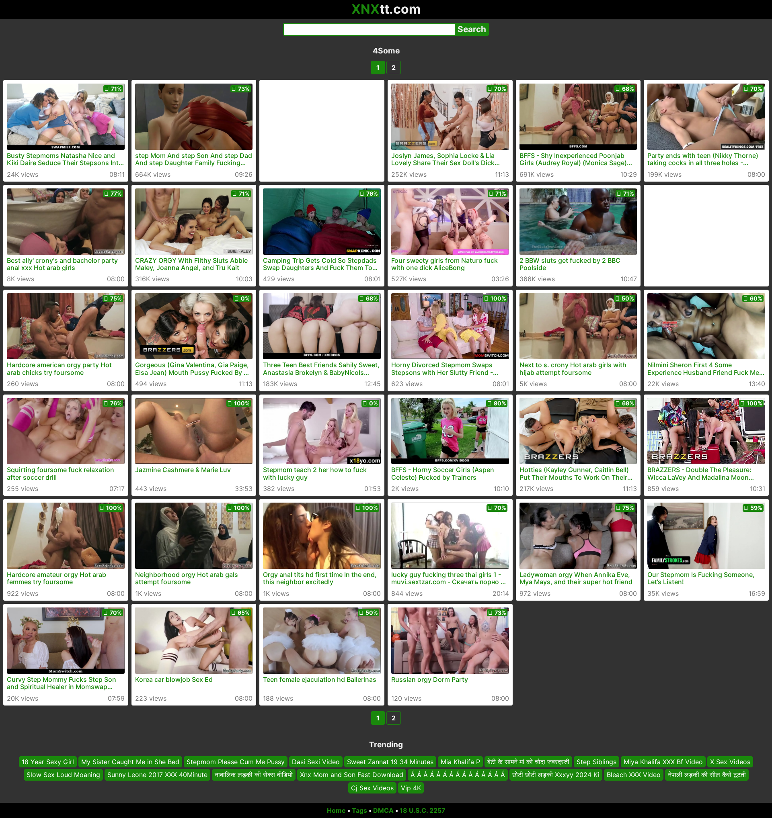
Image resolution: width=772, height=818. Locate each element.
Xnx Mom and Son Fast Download (351, 775)
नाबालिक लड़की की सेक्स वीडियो (254, 775)
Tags (359, 810)
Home (336, 810)
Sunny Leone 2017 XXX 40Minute (157, 775)
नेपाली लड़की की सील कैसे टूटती (707, 775)
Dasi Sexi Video (316, 762)
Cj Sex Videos (372, 788)
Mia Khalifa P (460, 762)
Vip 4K (411, 788)
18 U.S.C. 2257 (423, 810)
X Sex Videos (730, 762)
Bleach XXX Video (634, 775)
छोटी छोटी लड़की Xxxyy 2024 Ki (556, 775)
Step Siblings (596, 762)
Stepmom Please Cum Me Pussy (236, 762)
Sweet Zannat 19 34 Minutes (390, 762)
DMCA (383, 810)
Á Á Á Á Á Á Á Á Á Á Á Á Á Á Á (458, 775)
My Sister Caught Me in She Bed (130, 762)
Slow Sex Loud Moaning (63, 775)
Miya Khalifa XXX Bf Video (663, 762)
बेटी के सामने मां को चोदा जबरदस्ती (528, 762)
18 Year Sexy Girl (48, 762)
